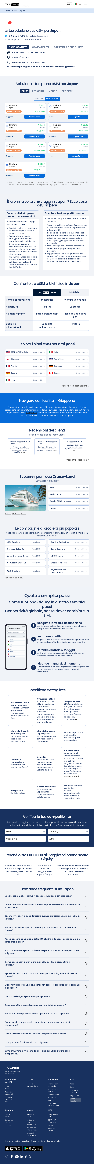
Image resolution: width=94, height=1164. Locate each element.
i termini (74, 184)
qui (75, 719)
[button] (69, 4)
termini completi (71, 776)
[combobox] (77, 4)
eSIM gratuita (31, 412)
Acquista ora (34, 117)
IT (77, 4)
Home (7, 11)
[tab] (18, 47)
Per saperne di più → (15, 513)
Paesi (14, 11)
